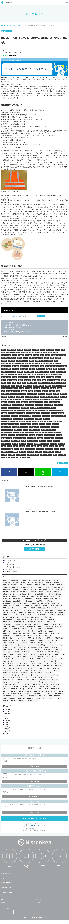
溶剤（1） (13, 612)
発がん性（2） (18, 603)
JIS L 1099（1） (38, 693)
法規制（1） (61, 612)
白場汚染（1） (51, 601)
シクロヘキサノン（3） (53, 668)
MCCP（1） (6, 693)
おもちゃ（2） (7, 686)
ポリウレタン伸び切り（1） (35, 647)
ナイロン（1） (15, 661)
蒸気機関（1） (24, 592)
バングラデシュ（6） (8, 659)
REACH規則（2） (55, 689)
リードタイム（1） (8, 645)
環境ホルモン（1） (17, 608)
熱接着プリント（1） (50, 610)
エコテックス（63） (45, 679)
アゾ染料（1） (26, 684)
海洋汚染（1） (31, 612)
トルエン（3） (24, 661)
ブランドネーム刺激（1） (9, 654)
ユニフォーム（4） (31, 645)
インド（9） (29, 682)
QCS (2, 878)
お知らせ (3, 899)
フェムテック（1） (60, 654)
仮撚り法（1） (15, 640)
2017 (5, 726)
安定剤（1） (41, 626)
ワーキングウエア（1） (9, 642)
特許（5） (5, 610)
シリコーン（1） (32, 668)
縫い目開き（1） (44, 596)
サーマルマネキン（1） (26, 670)
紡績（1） (57, 599)
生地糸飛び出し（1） (17, 605)
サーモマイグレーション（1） (10, 670)
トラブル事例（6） (35, 661)
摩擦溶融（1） (51, 619)
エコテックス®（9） (32, 679)
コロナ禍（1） (39, 672)
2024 (5, 713)
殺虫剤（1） (53, 615)
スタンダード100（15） (43, 666)
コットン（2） (48, 672)
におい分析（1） (55, 684)
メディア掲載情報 (10, 865)
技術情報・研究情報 (6, 892)
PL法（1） (13, 691)
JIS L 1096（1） (48, 693)
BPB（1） (59, 698)
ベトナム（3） (7, 652)
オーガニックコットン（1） (24, 677)
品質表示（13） (7, 633)
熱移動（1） (40, 610)
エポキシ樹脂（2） (38, 677)
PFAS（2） (29, 691)
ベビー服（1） (57, 649)
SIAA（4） (23, 689)
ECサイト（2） (43, 696)
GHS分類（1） (33, 696)
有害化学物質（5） (22, 619)
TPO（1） (49, 686)
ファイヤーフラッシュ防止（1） (21, 656)
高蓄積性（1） (36, 580)
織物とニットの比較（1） (54, 594)
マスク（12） (58, 645)
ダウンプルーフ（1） (8, 663)
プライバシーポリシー (6, 908)
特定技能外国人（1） (29, 610)
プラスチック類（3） (54, 652)
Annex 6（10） (22, 700)
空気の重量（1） (7, 601)
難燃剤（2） (6, 585)
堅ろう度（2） (32, 631)
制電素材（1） (40, 638)
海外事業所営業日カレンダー (26, 866)
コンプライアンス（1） (27, 672)
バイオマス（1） (20, 659)
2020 (5, 720)
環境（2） (26, 608)
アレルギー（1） (39, 682)
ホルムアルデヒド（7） (9, 649)
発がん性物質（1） (8, 603)
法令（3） (15, 615)
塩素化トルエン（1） (21, 631)
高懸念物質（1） (46, 580)
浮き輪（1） (40, 612)
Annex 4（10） (32, 700)
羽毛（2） (31, 594)
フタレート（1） (33, 654)
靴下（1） (30, 582)
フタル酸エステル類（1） (46, 654)
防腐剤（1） (38, 585)
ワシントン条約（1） (22, 642)
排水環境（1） (41, 622)
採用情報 (43, 865)
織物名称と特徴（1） (40, 594)
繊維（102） (25, 596)
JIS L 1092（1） (7, 696)
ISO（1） (15, 696)
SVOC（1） (56, 686)
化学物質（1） (21, 638)
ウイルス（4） (21, 682)
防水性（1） (60, 585)
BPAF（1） (6, 700)
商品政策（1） (52, 631)
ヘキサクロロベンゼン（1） (39, 652)
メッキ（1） (50, 645)
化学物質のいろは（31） (9, 638)
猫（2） (57, 608)
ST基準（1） (14, 689)
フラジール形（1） (23, 654)
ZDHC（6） (15, 686)
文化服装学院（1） (34, 619)
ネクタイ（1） (59, 659)
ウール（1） (55, 679)
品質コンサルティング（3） (52, 633)
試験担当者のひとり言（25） (46, 589)
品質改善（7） (27, 633)
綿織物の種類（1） (18, 599)
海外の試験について (6, 887)
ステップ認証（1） (20, 666)
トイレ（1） (45, 661)
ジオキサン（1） (7, 668)
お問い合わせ (7, 912)
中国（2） (58, 640)
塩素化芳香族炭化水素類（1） (45, 629)
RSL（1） (46, 689)
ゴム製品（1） (6, 672)
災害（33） (6, 612)
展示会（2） (15, 626)
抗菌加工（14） (51, 622)
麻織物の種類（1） (16, 580)
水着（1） (22, 615)
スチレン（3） (31, 666)
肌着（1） (15, 594)
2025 (5, 711)
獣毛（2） (50, 608)
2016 (5, 728)
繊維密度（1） (6, 596)
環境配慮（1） (6, 608)
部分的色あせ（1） (59, 587)
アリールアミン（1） (50, 682)
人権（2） (24, 640)
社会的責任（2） (40, 601)
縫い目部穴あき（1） (56, 596)
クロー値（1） (22, 675)
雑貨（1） (23, 585)
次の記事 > (65, 336)
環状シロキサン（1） (56, 605)
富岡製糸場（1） (31, 626)
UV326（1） (41, 686)
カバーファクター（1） (43, 675)
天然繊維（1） (16, 629)
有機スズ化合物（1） (36, 617)
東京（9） (26, 617)
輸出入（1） (34, 589)
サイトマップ (37, 908)
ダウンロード (40, 316)
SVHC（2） (6, 689)
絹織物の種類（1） (30, 599)
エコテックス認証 (6, 883)
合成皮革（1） (31, 636)
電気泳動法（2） (58, 582)
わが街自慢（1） (36, 684)
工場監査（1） (6, 626)
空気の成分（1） (30, 601)
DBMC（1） (30, 698)
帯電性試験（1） (46, 624)
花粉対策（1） (33, 592)
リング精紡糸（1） (19, 645)
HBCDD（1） (23, 696)
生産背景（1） (55, 603)
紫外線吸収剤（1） (48, 599)
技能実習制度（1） (18, 624)
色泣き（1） (57, 592)
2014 (5, 732)
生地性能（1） (28, 605)
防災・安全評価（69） (49, 585)
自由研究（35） (7, 594)
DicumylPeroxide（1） (10, 698)
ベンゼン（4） (48, 649)
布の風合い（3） (57, 624)
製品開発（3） (14, 592)
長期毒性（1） (25, 587)
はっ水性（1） (46, 684)
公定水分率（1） (59, 638)
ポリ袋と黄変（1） (8, 647)
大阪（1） (33, 629)
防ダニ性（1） (6, 587)
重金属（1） (41, 587)
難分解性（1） (15, 585)
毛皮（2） (29, 615)
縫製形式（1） (34, 596)
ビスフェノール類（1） (38, 656)
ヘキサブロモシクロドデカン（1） (21, 652)
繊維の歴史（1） (16, 596)
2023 (5, 715)
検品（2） (12, 617)
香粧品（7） (56, 580)
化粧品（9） (39, 636)
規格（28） (6, 592)
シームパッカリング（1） (20, 668)
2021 (5, 719)
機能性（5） (61, 615)
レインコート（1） (50, 642)
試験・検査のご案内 (6, 873)
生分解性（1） (38, 605)
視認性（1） (59, 589)
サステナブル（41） (53, 670)
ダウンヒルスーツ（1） (22, 663)
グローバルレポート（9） (9, 675)
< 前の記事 (3, 336)
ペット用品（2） (21, 649)
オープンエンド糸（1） (9, 677)
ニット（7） (6, 661)
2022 (5, 717)
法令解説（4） (7, 615)
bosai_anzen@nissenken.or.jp (20, 332)
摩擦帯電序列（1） (8, 622)
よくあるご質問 (37, 899)
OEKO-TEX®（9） (39, 691)
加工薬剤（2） (30, 638)
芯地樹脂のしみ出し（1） (45, 592)
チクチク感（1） (54, 661)
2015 (5, 730)
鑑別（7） (33, 587)
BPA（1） (13, 700)
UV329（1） (32, 686)
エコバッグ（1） (20, 679)
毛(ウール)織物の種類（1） (41, 615)
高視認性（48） (26, 580)
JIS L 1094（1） (59, 693)
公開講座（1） (49, 638)
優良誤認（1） (6, 640)
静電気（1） (49, 582)
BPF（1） (52, 698)
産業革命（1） (35, 603)
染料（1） (19, 617)
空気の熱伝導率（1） (18, 601)
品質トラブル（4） (38, 633)
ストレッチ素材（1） (8, 666)
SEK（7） (30, 689)
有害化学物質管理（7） (9, 619)
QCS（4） (6, 691)
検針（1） (5, 617)
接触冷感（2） (32, 622)
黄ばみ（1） (6, 580)
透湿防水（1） (17, 589)
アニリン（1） (17, 684)
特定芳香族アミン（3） (16, 610)
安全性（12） (58, 626)
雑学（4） (30, 585)
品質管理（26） (17, 633)
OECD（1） (61, 691)
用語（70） (27, 603)
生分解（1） (46, 605)
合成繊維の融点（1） (19, 636)
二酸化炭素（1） (32, 640)
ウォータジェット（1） (9, 682)
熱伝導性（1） (61, 610)
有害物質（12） (48, 617)
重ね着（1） (49, 587)
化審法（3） (48, 636)
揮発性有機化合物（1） (20, 622)
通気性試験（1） (7, 589)
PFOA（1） (21, 691)
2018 (5, 724)
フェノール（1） (7, 656)
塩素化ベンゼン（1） (8, 631)
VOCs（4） (24, 686)
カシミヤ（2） (54, 675)
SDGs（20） (38, 689)
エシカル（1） (48, 677)
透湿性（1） (25, 589)
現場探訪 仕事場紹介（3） (38, 608)
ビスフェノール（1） (51, 656)
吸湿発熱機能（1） (8, 636)
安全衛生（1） (49, 626)
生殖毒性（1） (6, 605)
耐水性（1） (23, 594)
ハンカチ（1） (30, 659)
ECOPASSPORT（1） (54, 696)
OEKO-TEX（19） (51, 691)
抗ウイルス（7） (7, 624)
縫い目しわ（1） (7, 599)
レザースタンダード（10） (36, 642)
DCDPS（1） (21, 698)
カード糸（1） (31, 675)
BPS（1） (45, 698)
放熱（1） (43, 619)
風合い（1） (16, 582)
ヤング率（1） (41, 645)
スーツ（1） (50, 663)
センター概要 (37, 902)
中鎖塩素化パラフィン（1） (46, 640)
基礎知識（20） (42, 631)
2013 (5, 734)
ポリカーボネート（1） (20, 647)
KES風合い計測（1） (16, 693)
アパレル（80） (7, 684)
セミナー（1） (41, 663)
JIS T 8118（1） (28, 693)
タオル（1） (32, 663)
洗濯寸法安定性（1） (50, 612)
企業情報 (59, 865)
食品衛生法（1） (7, 582)
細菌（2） (39, 599)
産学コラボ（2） (45, 603)
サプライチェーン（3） (40, 670)
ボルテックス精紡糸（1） (51, 647)
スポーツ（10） (59, 663)
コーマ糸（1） (15, 672)
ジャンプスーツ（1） (56, 666)
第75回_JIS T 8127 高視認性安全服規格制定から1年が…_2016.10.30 (18, 316)
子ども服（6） (7, 629)
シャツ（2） (42, 668)
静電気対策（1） (39, 582)
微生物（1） (28, 624)
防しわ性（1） (15, 587)
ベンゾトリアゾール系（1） (35, 649)
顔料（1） (23, 582)
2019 (5, 722)
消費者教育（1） (22, 612)
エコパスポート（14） (9, 679)
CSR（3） (38, 698)
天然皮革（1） (25, 629)
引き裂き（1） (37, 624)
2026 (5, 709)
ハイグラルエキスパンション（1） (45, 659)
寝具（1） (23, 626)
